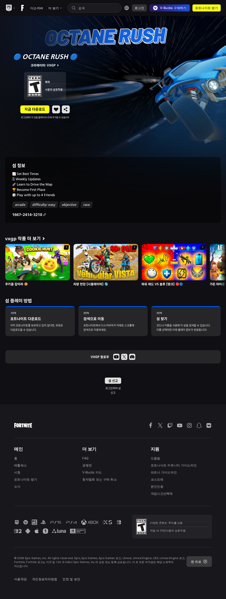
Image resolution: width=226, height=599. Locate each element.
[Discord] (132, 357)
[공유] (66, 109)
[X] (124, 357)
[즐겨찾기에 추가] (56, 109)
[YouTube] (116, 357)
